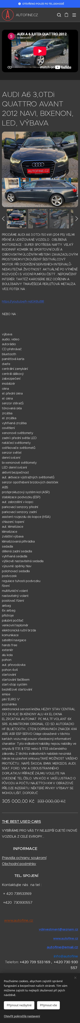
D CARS (34, 821)
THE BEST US (13, 821)
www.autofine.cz (65, 938)
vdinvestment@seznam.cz (58, 929)
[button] (59, 15)
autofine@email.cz (62, 947)
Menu (74, 15)
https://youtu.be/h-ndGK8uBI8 (23, 301)
